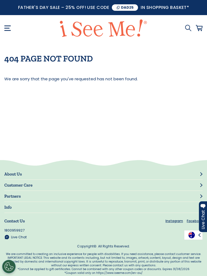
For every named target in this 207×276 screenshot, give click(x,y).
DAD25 (127, 7)
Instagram (174, 221)
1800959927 (14, 230)
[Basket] (199, 28)
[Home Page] (103, 28)
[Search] (188, 28)
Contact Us (14, 220)
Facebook (195, 221)
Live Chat (19, 237)
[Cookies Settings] (9, 266)
